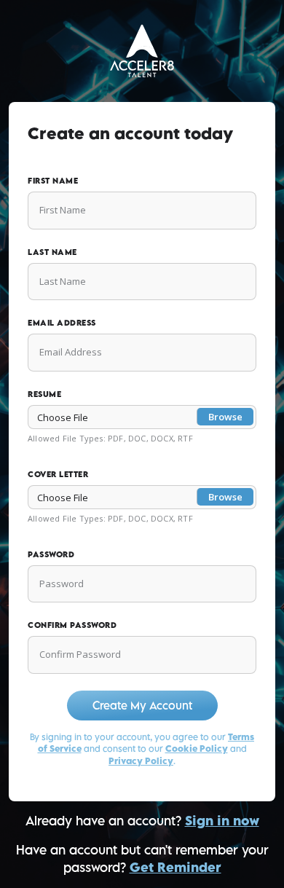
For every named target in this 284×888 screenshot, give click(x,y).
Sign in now (222, 820)
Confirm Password (72, 624)
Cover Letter (58, 474)
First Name (53, 180)
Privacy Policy (141, 760)
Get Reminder (175, 867)
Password (51, 554)
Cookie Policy (196, 748)
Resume (44, 393)
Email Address (62, 322)
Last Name (52, 251)
